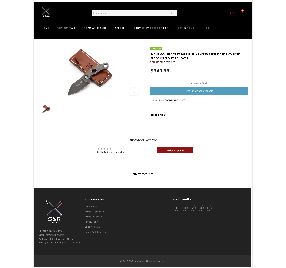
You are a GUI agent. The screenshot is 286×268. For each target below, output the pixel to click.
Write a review (175, 150)
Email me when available (199, 90)
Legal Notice (91, 206)
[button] (156, 61)
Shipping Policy (92, 227)
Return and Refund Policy (97, 232)
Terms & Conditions (94, 211)
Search (172, 13)
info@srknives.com (55, 235)
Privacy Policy (92, 221)
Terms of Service (93, 216)
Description (157, 115)
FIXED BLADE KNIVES (175, 100)
